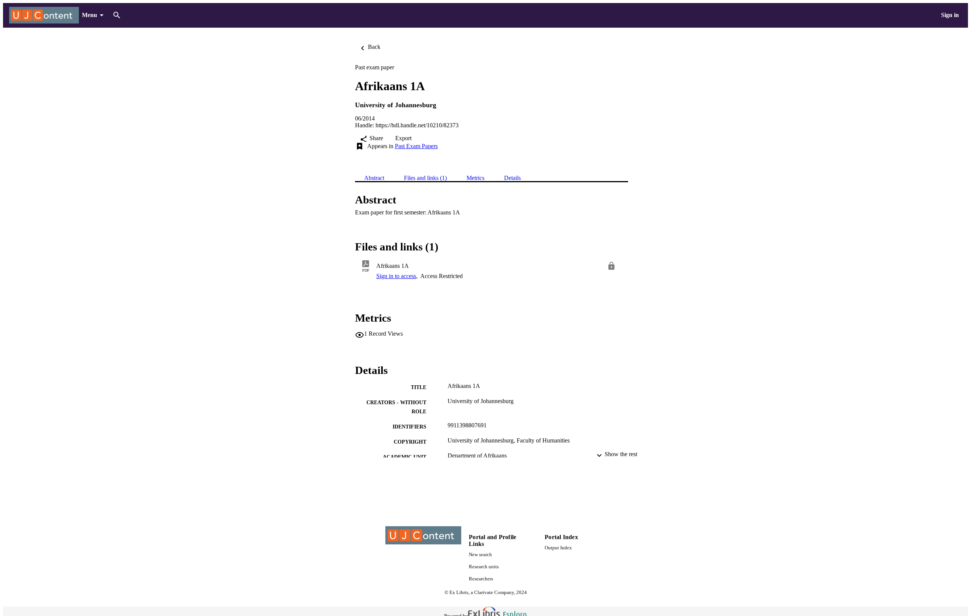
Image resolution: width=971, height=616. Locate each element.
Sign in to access (396, 276)
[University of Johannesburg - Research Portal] (44, 15)
